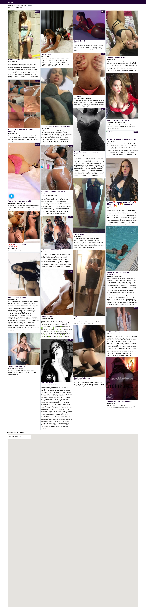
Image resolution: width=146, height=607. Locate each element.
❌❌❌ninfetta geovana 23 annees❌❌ (19, 245)
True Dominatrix (47, 383)
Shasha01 (77, 96)
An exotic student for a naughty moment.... (86, 153)
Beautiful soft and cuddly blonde (119, 401)
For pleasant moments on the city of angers (55, 192)
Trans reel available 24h (17, 366)
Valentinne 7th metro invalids (118, 120)
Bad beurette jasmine (82, 378)
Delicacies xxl (79, 234)
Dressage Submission (16, 60)
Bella (76, 317)
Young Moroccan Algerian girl (19, 201)
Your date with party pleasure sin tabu (55, 126)
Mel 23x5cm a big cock (17, 297)
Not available (46, 54)
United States (16, 5)
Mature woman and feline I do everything (118, 273)
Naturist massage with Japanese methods (20, 130)
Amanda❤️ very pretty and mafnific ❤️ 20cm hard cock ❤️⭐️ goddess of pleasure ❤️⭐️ (121, 204)
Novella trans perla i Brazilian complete (121, 139)
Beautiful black (79, 41)
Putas (9, 5)
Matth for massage (114, 332)
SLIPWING (10, 2)
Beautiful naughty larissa (116, 57)
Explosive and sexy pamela (51, 250)
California (23, 5)
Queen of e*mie (47, 317)
